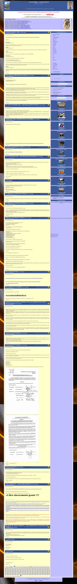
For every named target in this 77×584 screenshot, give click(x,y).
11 (24, 566)
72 (11, 568)
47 (25, 567)
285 (40, 573)
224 (29, 572)
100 (47, 568)
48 (26, 567)
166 (22, 570)
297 (15, 574)
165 (20, 570)
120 (35, 569)
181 (47, 570)
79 (20, 568)
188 (14, 571)
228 (35, 572)
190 (17, 571)
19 (34, 566)
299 (19, 574)
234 (45, 572)
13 (27, 566)
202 (37, 571)
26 (43, 566)
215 (14, 572)
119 (34, 569)
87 (30, 568)
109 (17, 569)
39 (15, 567)
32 (6, 567)
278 (29, 573)
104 (9, 569)
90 (34, 568)
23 (39, 566)
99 (45, 568)
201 (35, 571)
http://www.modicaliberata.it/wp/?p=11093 (12, 283)
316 (47, 574)
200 (34, 571)
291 (5, 574)
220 (22, 572)
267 (10, 573)
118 (32, 569)
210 (5, 572)
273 (20, 573)
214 (12, 572)
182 (49, 570)
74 (14, 568)
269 (14, 573)
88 (31, 568)
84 (26, 568)
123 (40, 569)
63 (45, 567)
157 (7, 570)
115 (27, 569)
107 (14, 569)
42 (19, 567)
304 (27, 574)
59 (40, 567)
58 (39, 567)
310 (37, 574)
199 (32, 571)
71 (10, 568)
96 (41, 568)
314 (44, 574)
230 (39, 572)
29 (47, 566)
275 (24, 573)
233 (44, 572)
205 (42, 571)
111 (20, 569)
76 (16, 568)
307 (32, 574)
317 (49, 574)
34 (9, 567)
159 (10, 570)
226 (32, 572)
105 (10, 569)
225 (30, 572)
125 (44, 569)
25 (42, 566)
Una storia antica (22, 24)
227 (34, 572)
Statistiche (40, 580)
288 (45, 573)
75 (15, 568)
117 (30, 569)
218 (19, 572)
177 (40, 570)
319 (7, 576)
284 (39, 573)
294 (10, 574)
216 (15, 572)
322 (12, 576)
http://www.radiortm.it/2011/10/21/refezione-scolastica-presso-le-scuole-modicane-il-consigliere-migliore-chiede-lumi (22, 37)
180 (45, 570)
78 (19, 568)
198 (30, 571)
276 (25, 573)
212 (9, 572)
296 (14, 574)
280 (32, 573)
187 (12, 571)
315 (45, 574)
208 (47, 571)
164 (19, 570)
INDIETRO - (11, 566)
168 (25, 570)
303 (25, 574)
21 (37, 566)
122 (39, 569)
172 (32, 570)
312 (40, 574)
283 (37, 573)
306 (30, 574)
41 (17, 567)
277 (27, 573)
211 (7, 572)
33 (7, 567)
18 (33, 566)
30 (48, 566)
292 (7, 574)
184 (7, 571)
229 (37, 572)
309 (35, 574)
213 (10, 572)
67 (5, 568)
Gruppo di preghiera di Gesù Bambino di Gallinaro (24, 28)
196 (27, 571)
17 (32, 566)
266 (9, 573)
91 (35, 568)
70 (9, 568)
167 (24, 570)
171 (30, 570)
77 (17, 568)
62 (44, 567)
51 (30, 567)
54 (34, 567)
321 (10, 576)
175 (37, 570)
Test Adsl (36, 580)
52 (31, 567)
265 (7, 573)
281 (34, 573)
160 (12, 570)
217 (17, 572)
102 (5, 569)
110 (19, 569)
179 (44, 570)
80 (21, 568)
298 (17, 574)
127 (47, 569)
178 (42, 570)
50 (29, 567)
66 (49, 567)
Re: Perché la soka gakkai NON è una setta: (23, 20)
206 (44, 571)
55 (35, 567)
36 (11, 567)
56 (36, 567)
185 (9, 571)
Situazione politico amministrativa (55, 235)
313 (42, 574)
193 (22, 571)
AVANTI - (18, 576)
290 (49, 573)
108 (15, 569)
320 (9, 576)
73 (12, 568)
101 (48, 568)
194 (24, 571)
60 (41, 567)
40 (16, 567)
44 (21, 567)
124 (42, 569)
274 (22, 573)
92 (36, 568)
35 (10, 567)
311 (39, 574)
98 (44, 568)
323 (14, 576)
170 (29, 570)
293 (9, 574)
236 (49, 572)
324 (15, 576)
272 (19, 573)
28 (46, 566)
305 (29, 574)
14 (28, 566)
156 (5, 570)
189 (15, 571)
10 (23, 566)
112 (22, 569)
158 (9, 570)
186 (10, 571)
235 (47, 572)
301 (22, 574)
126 (45, 569)
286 (42, 573)
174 (35, 570)
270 (15, 573)
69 (7, 568)
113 (24, 569)
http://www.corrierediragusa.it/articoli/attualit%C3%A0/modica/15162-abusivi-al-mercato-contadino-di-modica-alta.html (23, 281)
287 (44, 573)
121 (37, 569)
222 (25, 572)
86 (29, 568)
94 (39, 568)
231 (40, 572)
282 (35, 573)
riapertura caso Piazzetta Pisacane (25, 26)
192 (20, 571)
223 (27, 572)
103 (7, 569)
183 (5, 571)
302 (24, 574)
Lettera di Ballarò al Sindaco (54, 236)
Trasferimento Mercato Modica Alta (58, 197)
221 (24, 572)
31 (5, 567)
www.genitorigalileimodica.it (16, 295)
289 (47, 573)
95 (40, 568)
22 (38, 566)
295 (12, 574)
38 (14, 567)
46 (24, 567)
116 (29, 569)
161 (14, 570)
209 (49, 571)
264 (5, 573)
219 (20, 572)
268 (12, 573)
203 (39, 571)
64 (46, 567)
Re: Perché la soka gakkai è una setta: (26, 21)
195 (25, 571)
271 (17, 573)
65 (48, 567)
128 (49, 569)
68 (6, 568)
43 (20, 567)
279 (30, 573)
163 (17, 570)
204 (40, 571)
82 (24, 568)
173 (34, 570)
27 (44, 566)
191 (19, 571)
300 (20, 574)
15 (29, 566)
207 (45, 571)
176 (39, 570)
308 (34, 574)
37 (12, 567)
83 (25, 568)
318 (5, 576)
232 (42, 572)
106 (12, 569)
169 (27, 570)
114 (25, 569)
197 (29, 571)
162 (15, 570)
